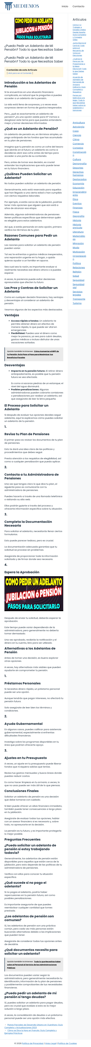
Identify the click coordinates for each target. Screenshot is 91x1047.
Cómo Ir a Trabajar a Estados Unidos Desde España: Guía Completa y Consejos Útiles (79, 32)
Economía (78, 183)
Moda (76, 247)
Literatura (78, 231)
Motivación (79, 251)
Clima (76, 139)
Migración (78, 243)
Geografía (78, 216)
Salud (76, 275)
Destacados (80, 179)
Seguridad (78, 280)
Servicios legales (77, 293)
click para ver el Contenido (20, 73)
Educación (78, 187)
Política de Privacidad (32, 1043)
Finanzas (78, 207)
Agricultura (79, 122)
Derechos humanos (78, 173)
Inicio (65, 6)
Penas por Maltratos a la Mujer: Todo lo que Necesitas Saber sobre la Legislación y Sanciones (79, 102)
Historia (77, 220)
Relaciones (79, 267)
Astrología (78, 126)
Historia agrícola (77, 226)
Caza (76, 131)
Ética (75, 199)
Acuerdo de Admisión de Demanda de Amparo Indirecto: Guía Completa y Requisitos (79, 84)
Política (77, 263)
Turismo (77, 303)
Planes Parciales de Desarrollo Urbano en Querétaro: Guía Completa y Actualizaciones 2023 (33, 1026)
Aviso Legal (50, 1043)
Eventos (77, 203)
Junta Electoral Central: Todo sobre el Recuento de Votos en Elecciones (79, 49)
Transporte (79, 299)
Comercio (78, 143)
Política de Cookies (67, 1043)
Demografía (80, 163)
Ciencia (77, 135)
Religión (77, 271)
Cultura (77, 159)
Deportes (78, 167)
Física (76, 211)
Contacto (78, 6)
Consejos (78, 147)
